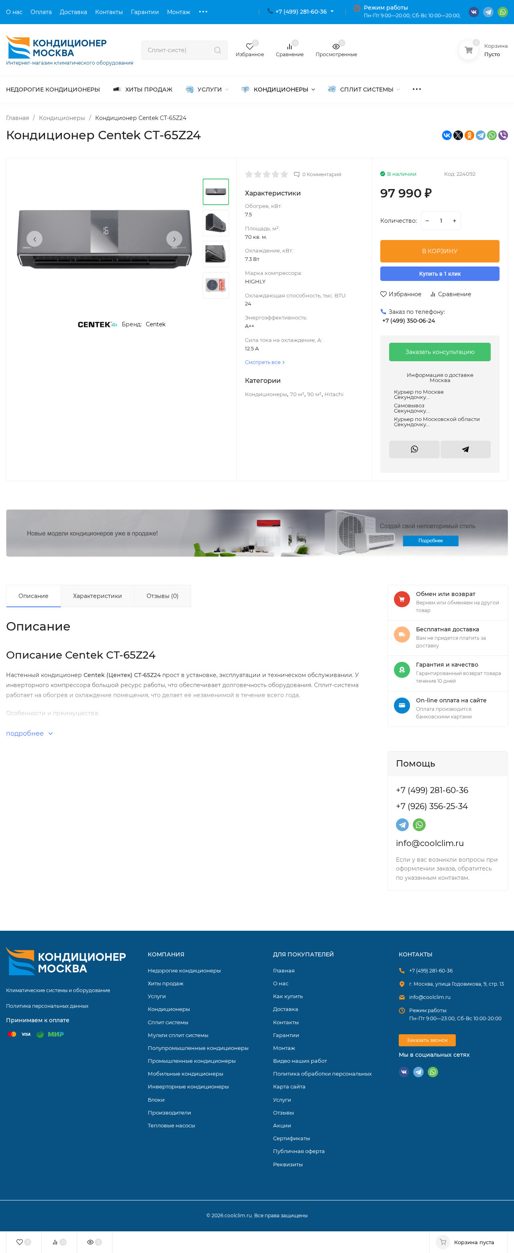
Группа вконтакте (474, 12)
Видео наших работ (300, 1061)
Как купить (288, 996)
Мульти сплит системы (178, 1035)
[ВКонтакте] (447, 135)
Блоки (156, 1099)
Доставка (285, 1009)
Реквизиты (288, 1164)
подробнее (25, 733)
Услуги (157, 996)
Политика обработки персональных (322, 1073)
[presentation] (35, 239)
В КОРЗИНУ (440, 251)
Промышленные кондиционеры (192, 1061)
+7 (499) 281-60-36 (301, 11)
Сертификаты (291, 1138)
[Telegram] (480, 135)
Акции (282, 1125)
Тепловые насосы (171, 1125)
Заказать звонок (427, 1040)
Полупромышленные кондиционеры (198, 1048)
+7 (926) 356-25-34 (432, 806)
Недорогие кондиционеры (184, 970)
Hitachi (334, 394)
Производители (169, 1112)
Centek (155, 324)
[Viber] (503, 135)
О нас (280, 983)
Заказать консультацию (440, 352)
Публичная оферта (299, 1151)
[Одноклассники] (469, 135)
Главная (17, 118)
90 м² (314, 394)
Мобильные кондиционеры (185, 1073)
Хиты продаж (166, 983)
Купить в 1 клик (440, 274)
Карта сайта (289, 1086)
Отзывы (283, 1112)
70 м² (297, 394)
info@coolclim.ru (430, 843)
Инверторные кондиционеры (188, 1086)
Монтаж (284, 1048)
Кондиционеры (62, 118)
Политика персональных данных (47, 1006)
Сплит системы (168, 1022)
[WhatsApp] (492, 135)
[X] (458, 135)
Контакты (286, 1022)
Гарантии (286, 1035)
